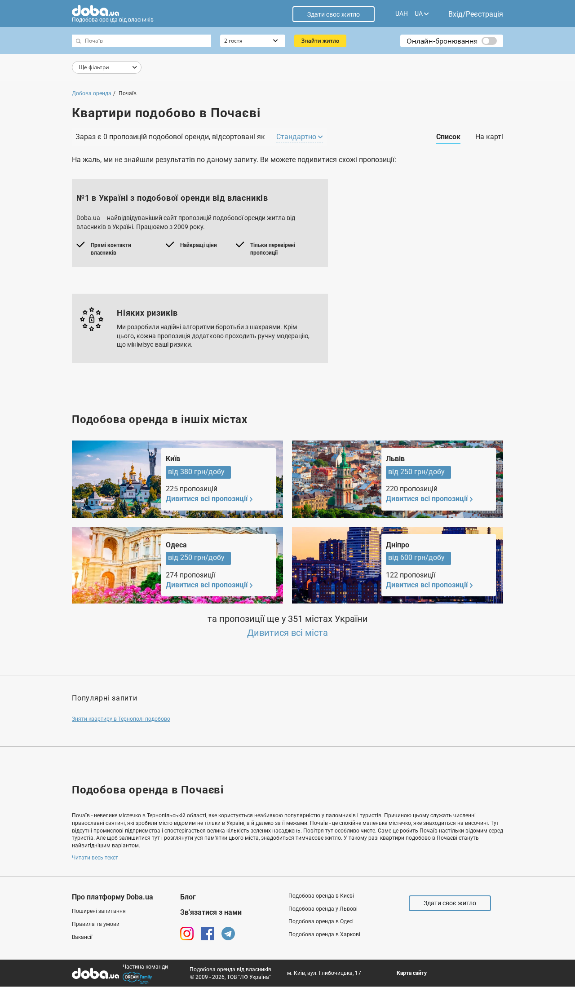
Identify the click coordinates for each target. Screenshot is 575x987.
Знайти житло (320, 40)
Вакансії (82, 937)
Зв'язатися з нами (211, 912)
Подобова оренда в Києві (321, 896)
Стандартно (297, 136)
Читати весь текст (95, 858)
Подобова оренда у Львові (323, 909)
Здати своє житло (333, 14)
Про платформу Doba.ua (112, 897)
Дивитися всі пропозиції (207, 498)
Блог (188, 897)
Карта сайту (412, 973)
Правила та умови (95, 924)
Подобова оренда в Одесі (321, 921)
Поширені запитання (99, 911)
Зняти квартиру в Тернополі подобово (121, 719)
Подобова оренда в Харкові (324, 934)
